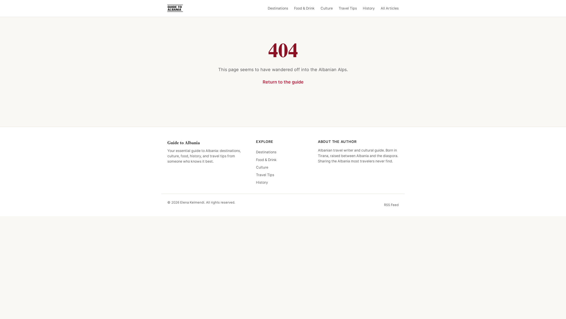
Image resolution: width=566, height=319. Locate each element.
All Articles (390, 8)
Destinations (278, 8)
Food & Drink (304, 8)
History (369, 8)
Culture (327, 8)
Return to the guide (283, 82)
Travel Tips (348, 8)
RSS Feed (391, 205)
